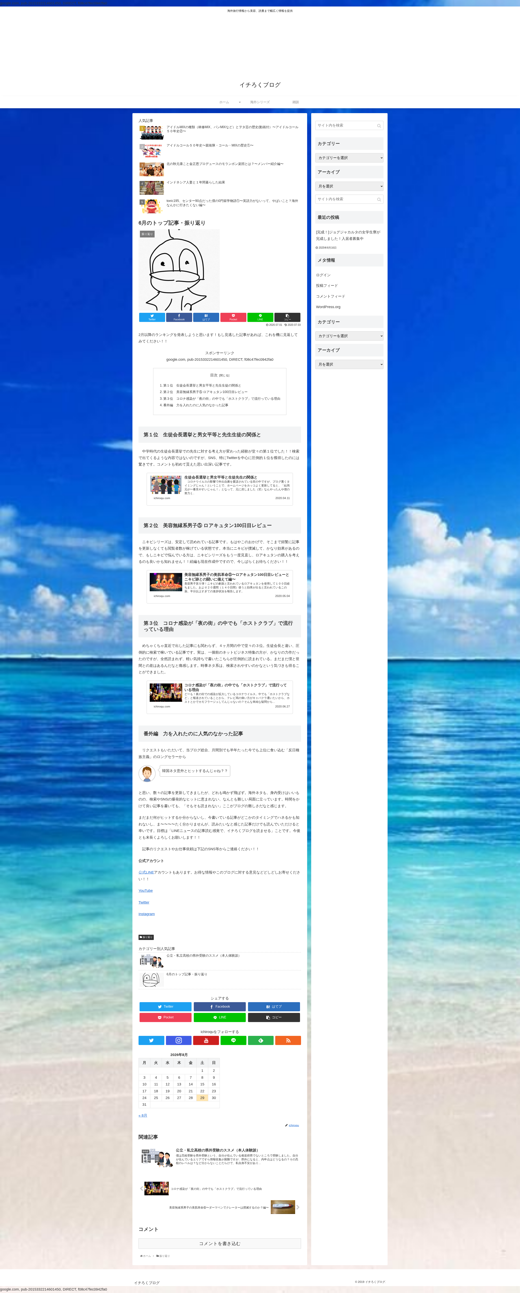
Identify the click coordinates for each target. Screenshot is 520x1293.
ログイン (323, 275)
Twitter (144, 902)
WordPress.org (328, 307)
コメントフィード (330, 296)
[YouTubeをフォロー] (206, 1040)
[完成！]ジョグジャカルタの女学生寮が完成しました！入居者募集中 (348, 235)
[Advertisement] (260, 45)
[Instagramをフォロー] (179, 1040)
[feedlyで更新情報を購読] (261, 1040)
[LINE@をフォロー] (233, 1040)
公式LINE (146, 872)
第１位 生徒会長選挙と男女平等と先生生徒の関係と (202, 385)
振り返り (148, 937)
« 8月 (143, 1115)
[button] (380, 126)
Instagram (147, 914)
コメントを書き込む (220, 1243)
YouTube (146, 891)
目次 (214, 375)
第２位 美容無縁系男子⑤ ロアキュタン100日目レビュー (205, 392)
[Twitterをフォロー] (151, 1040)
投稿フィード (327, 286)
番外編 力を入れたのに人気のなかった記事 (195, 405)
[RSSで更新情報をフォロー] (288, 1040)
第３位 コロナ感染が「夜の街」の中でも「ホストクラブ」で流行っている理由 (221, 398)
